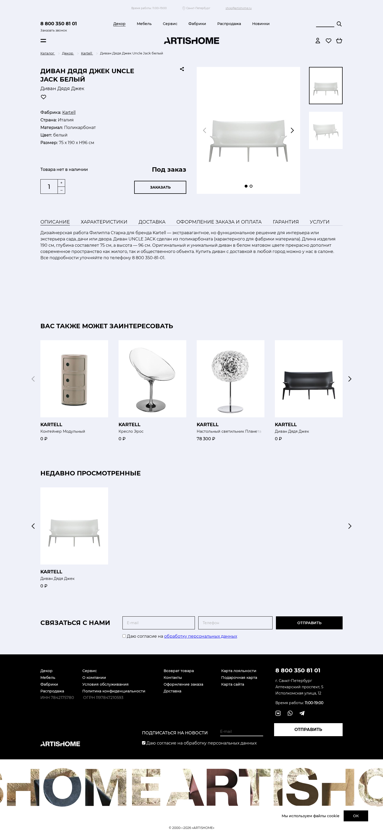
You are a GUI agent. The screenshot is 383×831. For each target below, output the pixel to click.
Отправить (309, 623)
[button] (292, 130)
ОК (356, 816)
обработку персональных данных (200, 636)
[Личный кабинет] (317, 40)
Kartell (69, 112)
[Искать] (339, 24)
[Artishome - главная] (191, 40)
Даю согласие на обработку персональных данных (201, 743)
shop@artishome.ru (239, 8)
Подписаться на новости (175, 732)
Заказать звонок (53, 30)
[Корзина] (339, 40)
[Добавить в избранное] (43, 97)
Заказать (160, 187)
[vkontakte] (278, 713)
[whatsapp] (290, 713)
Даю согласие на (181, 636)
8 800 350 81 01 (58, 24)
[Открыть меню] (43, 41)
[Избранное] (328, 40)
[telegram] (302, 713)
